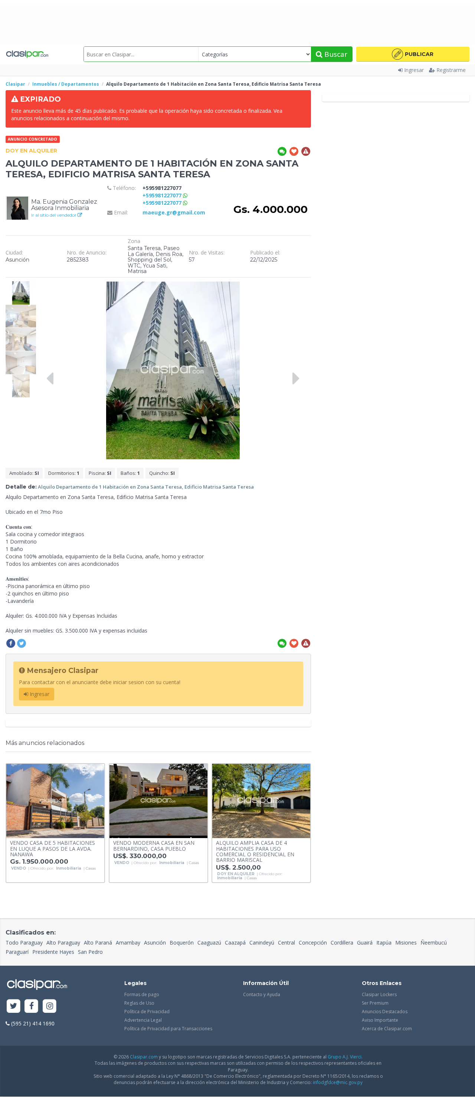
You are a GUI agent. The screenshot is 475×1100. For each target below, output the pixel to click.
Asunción (155, 942)
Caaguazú (209, 942)
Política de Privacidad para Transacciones (168, 1028)
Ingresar (414, 69)
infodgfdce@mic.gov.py (338, 1082)
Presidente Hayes (53, 951)
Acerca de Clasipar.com (387, 1028)
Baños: (130, 473)
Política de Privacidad (147, 1011)
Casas (91, 868)
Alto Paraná (98, 942)
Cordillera (342, 942)
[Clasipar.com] (27, 54)
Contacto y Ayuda (261, 994)
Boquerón (182, 942)
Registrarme (451, 69)
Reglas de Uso (139, 1003)
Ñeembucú (433, 942)
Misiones (406, 942)
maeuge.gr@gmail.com (173, 212)
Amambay (128, 942)
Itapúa (384, 942)
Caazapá (235, 942)
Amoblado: (24, 473)
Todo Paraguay (24, 942)
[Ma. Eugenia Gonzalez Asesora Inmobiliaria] (17, 207)
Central (286, 942)
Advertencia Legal (143, 1020)
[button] (412, 54)
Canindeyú (261, 942)
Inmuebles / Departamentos (65, 84)
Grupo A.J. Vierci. (345, 1057)
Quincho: (162, 473)
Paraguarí (17, 951)
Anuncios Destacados (384, 1011)
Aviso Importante (380, 1020)
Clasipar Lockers (379, 994)
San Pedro (90, 951)
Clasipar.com (144, 1057)
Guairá (365, 942)
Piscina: (100, 473)
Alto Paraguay (63, 942)
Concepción (313, 942)
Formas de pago (141, 994)
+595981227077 (162, 195)
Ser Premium (375, 1003)
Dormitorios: (63, 473)
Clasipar (15, 84)
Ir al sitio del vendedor (54, 215)
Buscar (334, 54)
